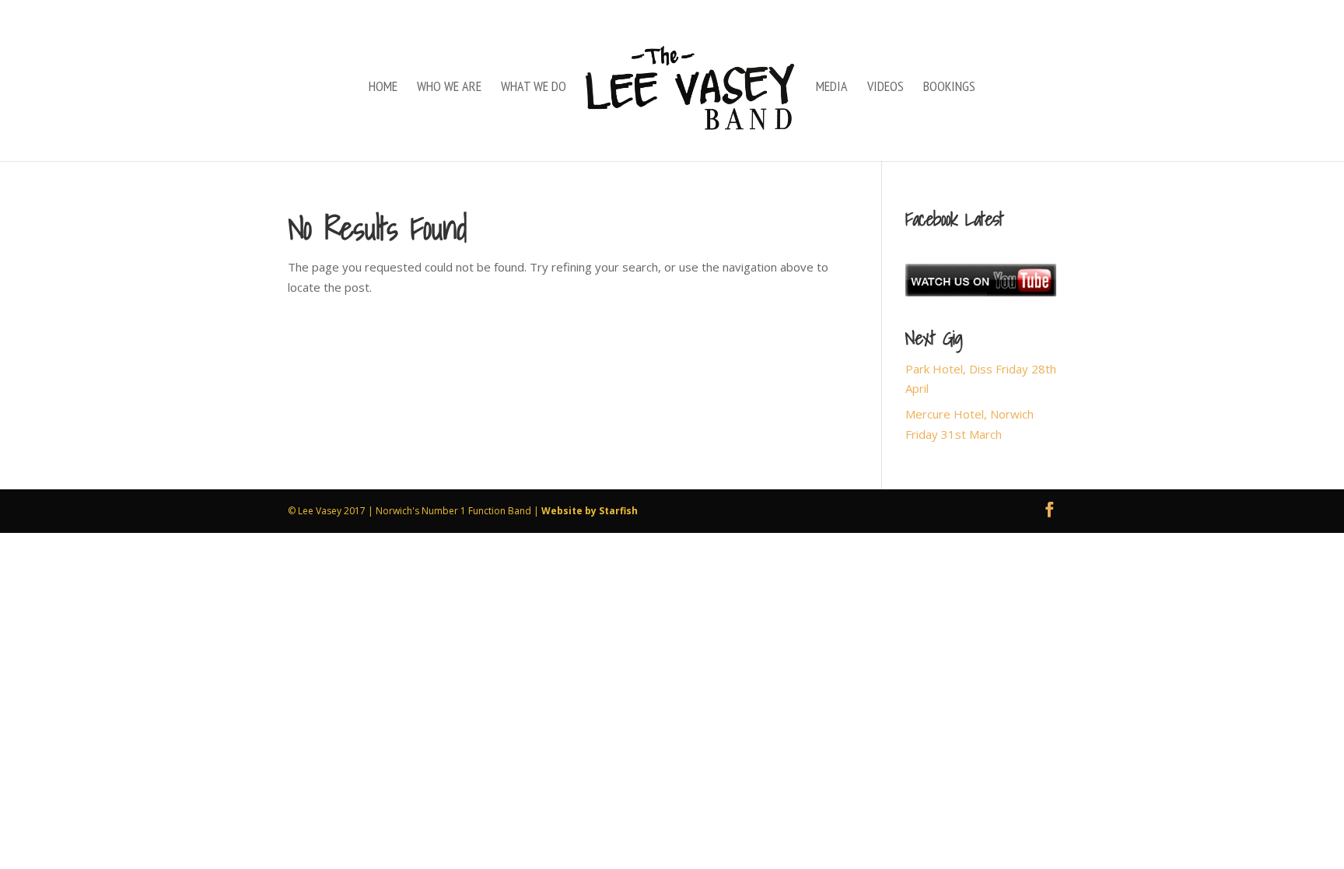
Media (832, 88)
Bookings (949, 88)
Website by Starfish (589, 510)
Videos (885, 88)
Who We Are (449, 88)
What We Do (533, 88)
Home (383, 88)
